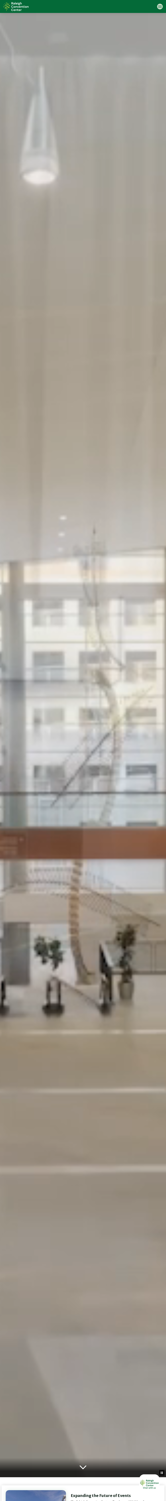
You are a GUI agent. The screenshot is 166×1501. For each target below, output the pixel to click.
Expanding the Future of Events (101, 1495)
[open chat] (149, 1484)
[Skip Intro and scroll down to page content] (83, 1467)
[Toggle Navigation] (160, 6)
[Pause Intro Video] (161, 1473)
